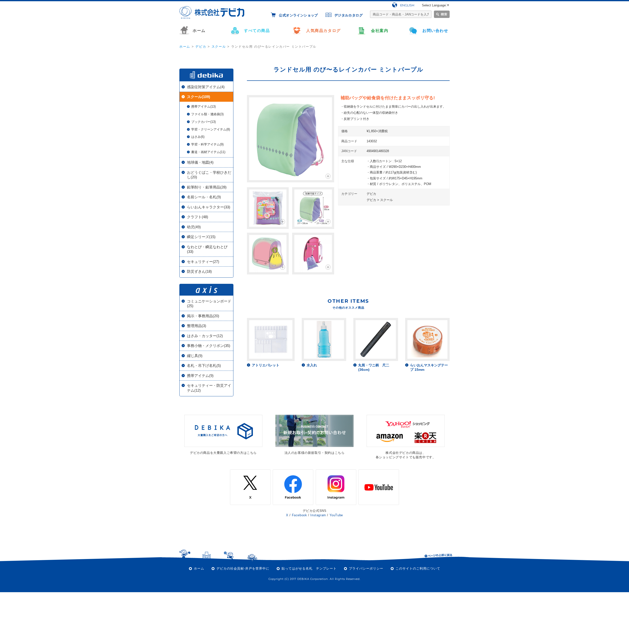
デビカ (200, 46)
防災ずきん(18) (199, 271)
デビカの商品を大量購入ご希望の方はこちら (223, 453)
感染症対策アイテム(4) (206, 87)
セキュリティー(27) (203, 261)
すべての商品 (257, 31)
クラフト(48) (197, 217)
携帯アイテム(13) (203, 106)
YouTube (336, 515)
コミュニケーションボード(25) (209, 303)
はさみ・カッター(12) (205, 336)
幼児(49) (194, 227)
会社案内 (379, 31)
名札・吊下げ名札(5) (204, 365)
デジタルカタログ (348, 15)
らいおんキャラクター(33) (208, 207)
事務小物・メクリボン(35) (208, 346)
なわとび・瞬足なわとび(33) (207, 249)
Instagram (318, 515)
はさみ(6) (197, 137)
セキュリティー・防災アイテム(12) (209, 387)
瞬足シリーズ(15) (201, 237)
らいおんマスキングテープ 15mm (429, 367)
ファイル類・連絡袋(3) (207, 114)
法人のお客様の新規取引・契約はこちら (315, 453)
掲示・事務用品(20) (203, 316)
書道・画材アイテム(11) (208, 152)
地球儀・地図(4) (200, 162)
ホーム (199, 31)
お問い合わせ (435, 31)
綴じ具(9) (194, 356)
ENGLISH (407, 5)
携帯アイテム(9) (200, 375)
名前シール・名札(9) (204, 197)
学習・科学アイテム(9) (207, 144)
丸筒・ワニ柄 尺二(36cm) (373, 367)
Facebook (299, 515)
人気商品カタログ (323, 31)
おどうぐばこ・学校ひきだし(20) (209, 174)
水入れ (312, 365)
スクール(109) (198, 97)
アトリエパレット (265, 365)
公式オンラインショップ (298, 15)
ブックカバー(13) (203, 122)
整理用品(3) (196, 326)
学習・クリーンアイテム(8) (210, 129)
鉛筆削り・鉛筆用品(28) (207, 187)
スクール (219, 46)
